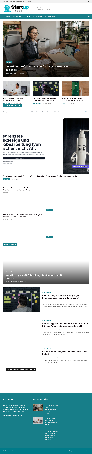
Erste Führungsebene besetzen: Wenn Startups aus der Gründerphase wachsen (51, 435)
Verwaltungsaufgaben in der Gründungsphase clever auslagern (37, 68)
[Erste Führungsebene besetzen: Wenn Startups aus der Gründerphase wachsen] (38, 433)
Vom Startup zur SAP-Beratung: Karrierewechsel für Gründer (14, 99)
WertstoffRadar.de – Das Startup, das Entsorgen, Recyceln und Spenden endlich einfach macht (22, 216)
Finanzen (15, 16)
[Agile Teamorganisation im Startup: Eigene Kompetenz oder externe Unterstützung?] (46, 88)
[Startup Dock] (16, 8)
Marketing (30, 16)
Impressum (77, 451)
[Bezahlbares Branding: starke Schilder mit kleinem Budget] (21, 356)
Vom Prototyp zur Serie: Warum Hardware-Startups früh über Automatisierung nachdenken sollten (65, 324)
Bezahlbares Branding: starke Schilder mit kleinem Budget (65, 352)
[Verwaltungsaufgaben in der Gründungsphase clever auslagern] (46, 49)
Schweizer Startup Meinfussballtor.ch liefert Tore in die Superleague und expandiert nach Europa (21, 189)
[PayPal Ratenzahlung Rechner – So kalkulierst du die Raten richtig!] (75, 88)
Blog (70, 451)
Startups (39, 16)
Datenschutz (85, 451)
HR (20, 16)
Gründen (6, 16)
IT (23, 16)
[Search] (89, 16)
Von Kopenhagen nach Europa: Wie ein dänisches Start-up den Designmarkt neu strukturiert (42, 176)
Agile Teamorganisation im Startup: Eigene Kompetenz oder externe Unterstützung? (45, 100)
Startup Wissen (49, 16)
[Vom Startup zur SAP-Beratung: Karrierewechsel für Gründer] (16, 88)
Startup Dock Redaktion (11, 73)
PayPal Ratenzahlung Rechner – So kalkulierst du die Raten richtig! (73, 99)
